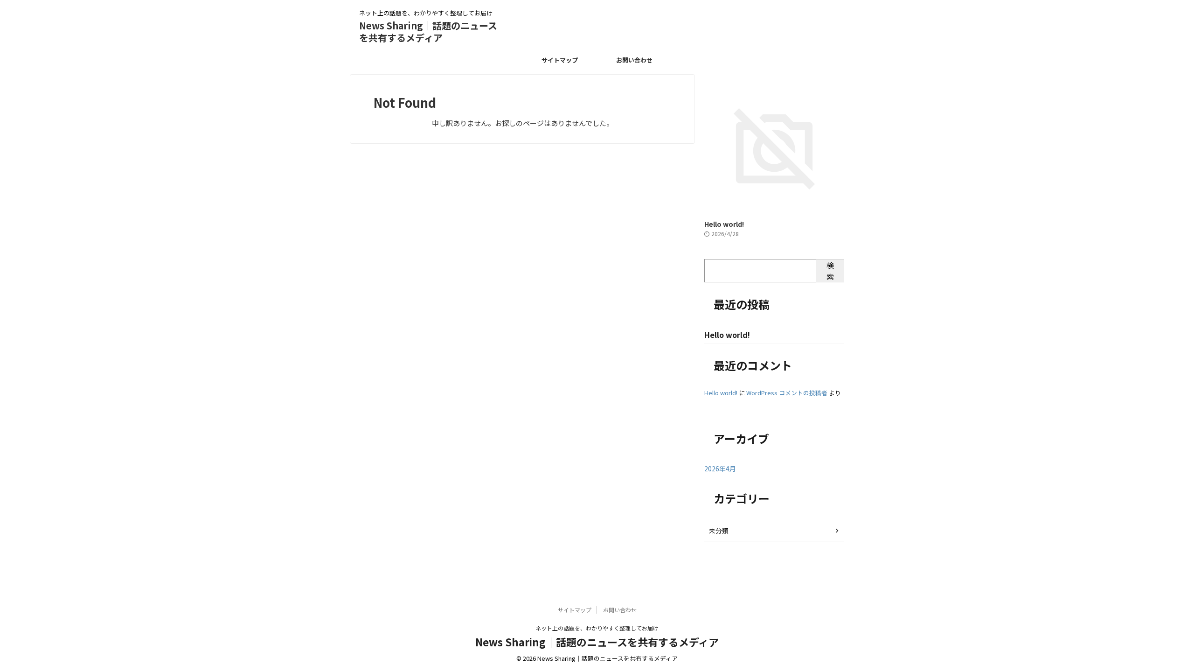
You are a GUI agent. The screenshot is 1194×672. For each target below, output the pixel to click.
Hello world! (724, 224)
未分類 (719, 530)
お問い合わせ (634, 60)
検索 (830, 270)
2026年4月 (720, 468)
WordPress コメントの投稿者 (786, 392)
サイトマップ (559, 60)
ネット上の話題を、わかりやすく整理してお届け (597, 628)
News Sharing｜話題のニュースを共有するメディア (428, 31)
